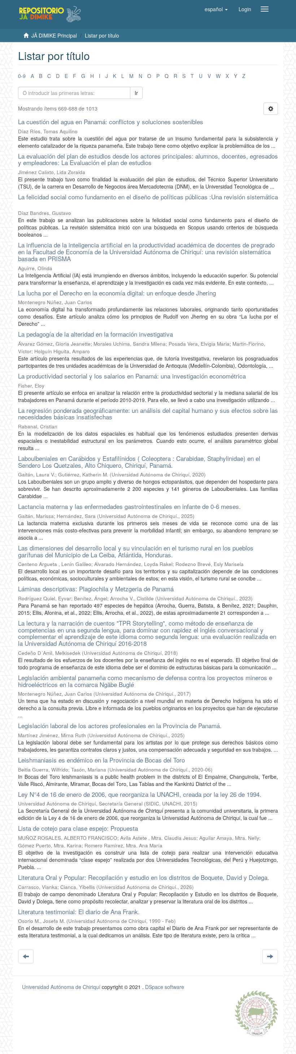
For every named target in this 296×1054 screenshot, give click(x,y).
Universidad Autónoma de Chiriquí (61, 986)
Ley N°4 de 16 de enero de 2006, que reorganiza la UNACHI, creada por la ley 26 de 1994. (139, 794)
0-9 (22, 75)
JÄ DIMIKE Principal (54, 35)
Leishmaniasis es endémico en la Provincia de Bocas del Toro (101, 759)
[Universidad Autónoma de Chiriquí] (256, 1012)
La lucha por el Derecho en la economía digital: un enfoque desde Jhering (117, 292)
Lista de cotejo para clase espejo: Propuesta (78, 828)
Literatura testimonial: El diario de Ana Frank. (79, 911)
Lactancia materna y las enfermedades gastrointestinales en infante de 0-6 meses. (129, 506)
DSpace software (164, 986)
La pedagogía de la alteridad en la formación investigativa (95, 333)
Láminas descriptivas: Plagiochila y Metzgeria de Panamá (96, 588)
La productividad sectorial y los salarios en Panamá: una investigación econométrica (132, 375)
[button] (216, 9)
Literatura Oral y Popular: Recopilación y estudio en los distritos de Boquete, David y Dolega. (143, 877)
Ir (136, 92)
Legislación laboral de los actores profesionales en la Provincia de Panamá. (120, 725)
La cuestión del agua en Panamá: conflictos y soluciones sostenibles (110, 121)
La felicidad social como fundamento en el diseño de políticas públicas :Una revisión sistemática (148, 196)
